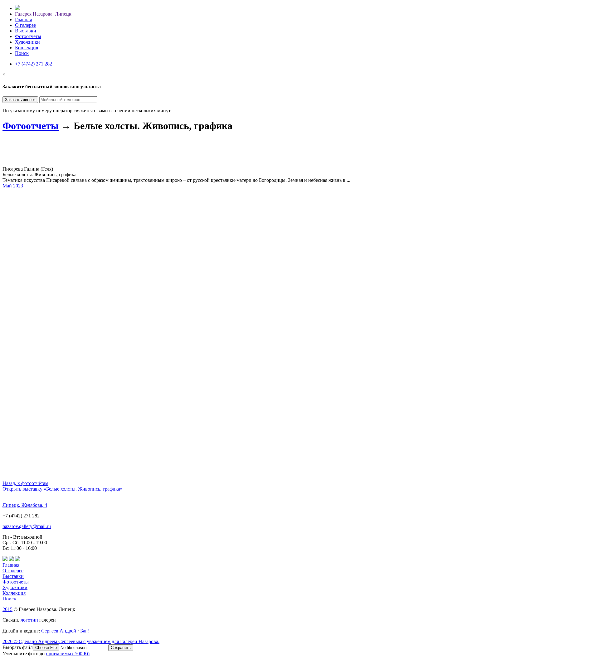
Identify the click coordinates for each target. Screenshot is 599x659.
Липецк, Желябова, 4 (24, 505)
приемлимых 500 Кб (68, 653)
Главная (23, 19)
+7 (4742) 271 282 (33, 63)
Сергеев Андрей (58, 630)
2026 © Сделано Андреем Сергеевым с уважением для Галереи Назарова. (80, 641)
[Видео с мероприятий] (11, 559)
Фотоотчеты (28, 36)
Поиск (22, 53)
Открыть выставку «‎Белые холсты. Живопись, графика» (62, 489)
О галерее (25, 25)
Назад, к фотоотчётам (25, 483)
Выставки (25, 30)
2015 (7, 609)
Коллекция (26, 47)
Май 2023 (12, 185)
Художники (27, 42)
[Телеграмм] (17, 559)
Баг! (84, 630)
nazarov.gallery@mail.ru (26, 526)
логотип (29, 620)
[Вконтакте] (4, 559)
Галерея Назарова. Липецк (43, 14)
